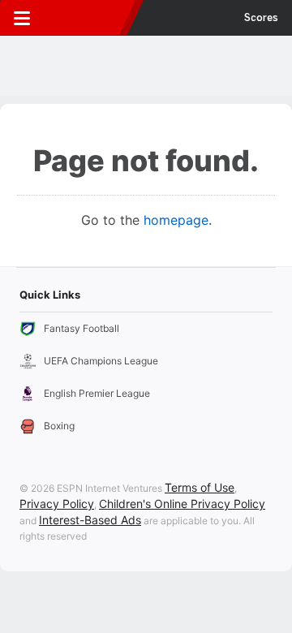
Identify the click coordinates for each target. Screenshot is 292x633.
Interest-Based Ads (90, 520)
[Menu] (22, 18)
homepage (176, 220)
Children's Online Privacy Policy (182, 503)
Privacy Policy (56, 503)
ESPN (86, 18)
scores (261, 18)
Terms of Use (199, 487)
